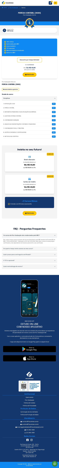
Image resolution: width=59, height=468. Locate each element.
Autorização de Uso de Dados (29, 412)
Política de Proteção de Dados (29, 414)
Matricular (30, 74)
